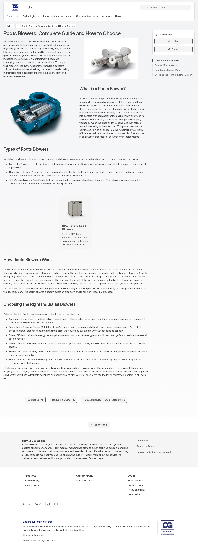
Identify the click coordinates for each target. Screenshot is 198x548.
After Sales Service (86, 480)
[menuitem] (13, 16)
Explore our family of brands (37, 521)
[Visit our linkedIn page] (48, 504)
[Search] (143, 7)
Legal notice (134, 494)
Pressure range (32, 480)
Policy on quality (136, 489)
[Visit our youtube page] (56, 504)
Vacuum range (32, 485)
